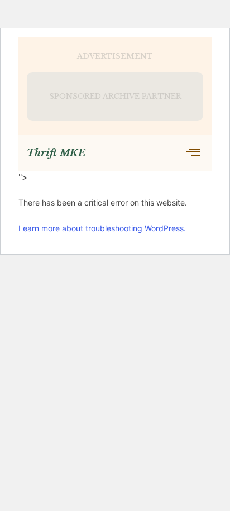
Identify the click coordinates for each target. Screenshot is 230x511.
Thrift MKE (56, 153)
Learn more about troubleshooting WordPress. (102, 228)
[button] (193, 152)
